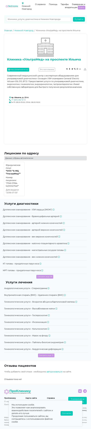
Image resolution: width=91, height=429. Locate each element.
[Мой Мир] (80, 69)
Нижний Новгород (24, 30)
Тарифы (65, 4)
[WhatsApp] (77, 69)
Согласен (66, 413)
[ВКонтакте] (67, 69)
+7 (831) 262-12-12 (18, 100)
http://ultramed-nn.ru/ (19, 70)
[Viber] (75, 69)
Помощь (53, 4)
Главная (8, 30)
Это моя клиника (47, 70)
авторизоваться (54, 372)
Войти (81, 8)
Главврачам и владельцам (75, 6)
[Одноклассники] (69, 69)
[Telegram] (72, 69)
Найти (80, 19)
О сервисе (40, 4)
